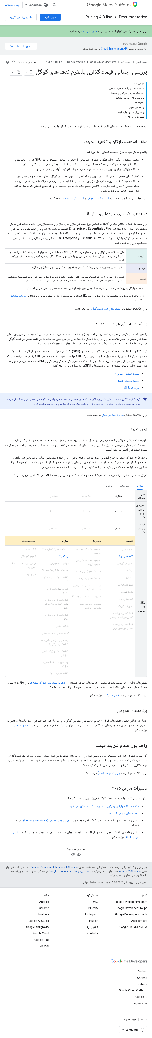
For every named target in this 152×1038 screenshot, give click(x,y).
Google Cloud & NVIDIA (133, 927)
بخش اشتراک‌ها (90, 31)
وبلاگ (95, 901)
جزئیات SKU (131, 388)
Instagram (91, 914)
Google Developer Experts (131, 914)
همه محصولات (140, 1003)
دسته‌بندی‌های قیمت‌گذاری (105, 308)
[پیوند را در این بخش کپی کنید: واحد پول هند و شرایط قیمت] (92, 745)
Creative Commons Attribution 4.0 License (54, 867)
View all (44, 946)
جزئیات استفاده (19, 295)
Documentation (133, 17)
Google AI (141, 996)
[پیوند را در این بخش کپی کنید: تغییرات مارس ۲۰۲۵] (108, 788)
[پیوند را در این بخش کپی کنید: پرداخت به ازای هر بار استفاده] (92, 324)
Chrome (44, 908)
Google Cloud (41, 933)
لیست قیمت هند (74, 198)
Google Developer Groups (131, 908)
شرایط (144, 1019)
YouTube (92, 933)
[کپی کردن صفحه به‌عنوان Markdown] (18, 72)
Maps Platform (116, 5)
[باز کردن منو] (144, 5)
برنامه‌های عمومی (23, 725)
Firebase (43, 914)
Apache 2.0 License (130, 871)
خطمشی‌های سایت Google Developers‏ (69, 871)
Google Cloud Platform (133, 990)
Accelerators (139, 920)
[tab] (139, 485)
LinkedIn (93, 920)
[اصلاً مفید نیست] (8, 62)
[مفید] (14, 62)
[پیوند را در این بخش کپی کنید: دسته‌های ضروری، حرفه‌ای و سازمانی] (79, 214)
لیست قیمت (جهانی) (127, 373)
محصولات (126, 61)
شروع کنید (50, 17)
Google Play (41, 939)
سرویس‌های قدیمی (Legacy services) (47, 820)
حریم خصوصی (129, 1019)
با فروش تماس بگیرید (21, 17)
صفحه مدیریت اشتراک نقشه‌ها (48, 682)
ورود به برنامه (12, 4)
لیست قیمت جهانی (98, 198)
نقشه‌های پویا (126, 556)
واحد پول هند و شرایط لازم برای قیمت (66, 403)
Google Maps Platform (103, 61)
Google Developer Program (130, 901)
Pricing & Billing (99, 17)
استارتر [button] (139, 485)
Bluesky (93, 908)
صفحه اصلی (141, 61)
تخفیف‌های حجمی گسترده (123, 813)
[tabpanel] (76, 583)
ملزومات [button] (124, 485)
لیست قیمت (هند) (128, 381)
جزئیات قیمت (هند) (109, 773)
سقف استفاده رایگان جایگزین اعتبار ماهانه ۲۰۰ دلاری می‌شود (104, 806)
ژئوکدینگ (63, 556)
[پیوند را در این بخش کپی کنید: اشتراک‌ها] (127, 430)
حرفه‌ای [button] (109, 485)
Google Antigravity (37, 927)
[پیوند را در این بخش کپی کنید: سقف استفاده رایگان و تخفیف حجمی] (78, 141)
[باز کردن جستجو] (54, 4)
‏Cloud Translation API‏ (114, 48)
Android (44, 901)
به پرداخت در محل (113, 415)
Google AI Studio (38, 920)
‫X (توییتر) (92, 927)
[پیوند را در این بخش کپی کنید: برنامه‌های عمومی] (113, 710)
